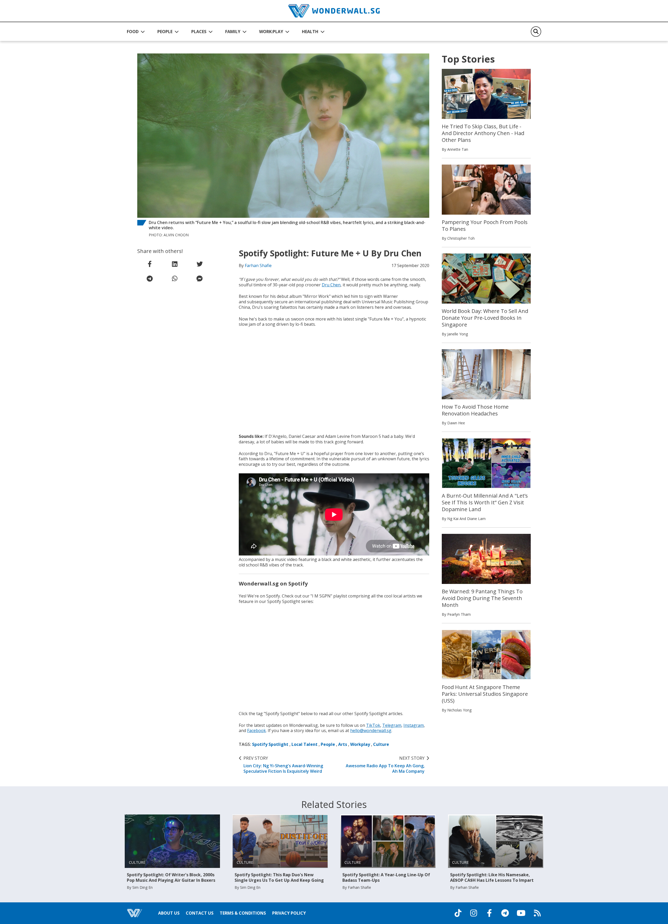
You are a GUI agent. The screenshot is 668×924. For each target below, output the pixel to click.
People (328, 744)
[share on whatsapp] (174, 278)
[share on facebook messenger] (199, 278)
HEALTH (310, 31)
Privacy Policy (289, 913)
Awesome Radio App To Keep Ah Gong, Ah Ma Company (385, 765)
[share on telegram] (150, 278)
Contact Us (199, 913)
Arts (342, 744)
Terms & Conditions (243, 913)
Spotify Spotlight (270, 744)
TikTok (373, 725)
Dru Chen (331, 285)
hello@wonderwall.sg (370, 730)
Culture (381, 744)
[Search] (536, 31)
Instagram (413, 725)
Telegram (391, 725)
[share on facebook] (150, 264)
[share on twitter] (199, 264)
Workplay (360, 744)
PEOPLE (164, 31)
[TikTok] (458, 913)
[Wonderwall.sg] (334, 10)
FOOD (133, 31)
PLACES (198, 31)
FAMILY (232, 31)
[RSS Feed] (537, 913)
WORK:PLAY (271, 31)
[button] (136, 31)
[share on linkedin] (174, 264)
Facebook (256, 730)
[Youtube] (521, 913)
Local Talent (304, 744)
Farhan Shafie (258, 265)
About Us (169, 913)
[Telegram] (505, 913)
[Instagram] (474, 913)
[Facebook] (489, 913)
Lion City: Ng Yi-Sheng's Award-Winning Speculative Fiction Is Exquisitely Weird (283, 765)
